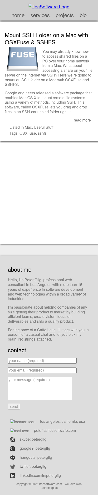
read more (82, 120)
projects (65, 15)
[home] (49, 5)
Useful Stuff (44, 127)
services (40, 15)
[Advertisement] (49, 193)
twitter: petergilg (33, 466)
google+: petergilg (35, 448)
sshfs (42, 133)
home (17, 15)
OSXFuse (28, 133)
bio (83, 15)
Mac (28, 127)
